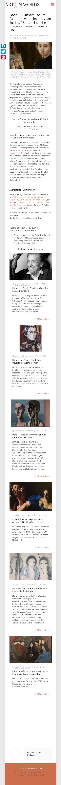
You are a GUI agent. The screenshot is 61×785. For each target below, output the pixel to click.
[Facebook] (3, 46)
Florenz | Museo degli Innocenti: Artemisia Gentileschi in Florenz (28, 520)
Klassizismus (15, 153)
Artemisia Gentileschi (36, 202)
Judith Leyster (25, 199)
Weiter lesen (44, 319)
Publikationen (21, 772)
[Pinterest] (3, 57)
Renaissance (18, 150)
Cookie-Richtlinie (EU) (36, 775)
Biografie (32, 772)
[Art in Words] (22, 4)
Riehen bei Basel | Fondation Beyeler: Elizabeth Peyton (26, 361)
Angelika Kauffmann (18, 205)
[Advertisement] (31, 724)
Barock (31, 150)
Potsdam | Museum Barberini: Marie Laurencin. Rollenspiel (30, 590)
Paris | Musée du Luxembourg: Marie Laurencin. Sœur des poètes (30, 672)
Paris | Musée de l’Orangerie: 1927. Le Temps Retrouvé (29, 436)
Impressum (20, 775)
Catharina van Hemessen (23, 197)
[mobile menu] (52, 4)
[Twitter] (3, 51)
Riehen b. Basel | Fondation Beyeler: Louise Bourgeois (30, 289)
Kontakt (41, 772)
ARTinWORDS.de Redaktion (38, 35)
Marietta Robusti (39, 199)
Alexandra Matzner (22, 284)
